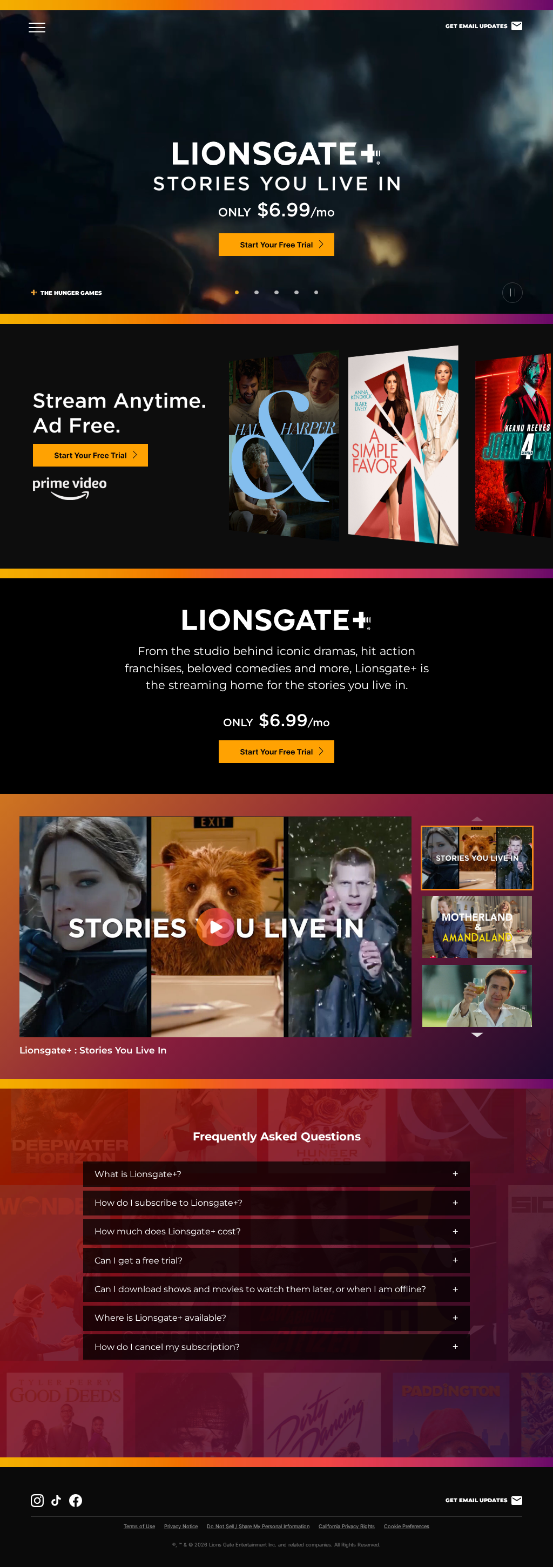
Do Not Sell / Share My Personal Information (258, 1526)
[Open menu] (40, 27)
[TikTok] (56, 1500)
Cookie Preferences (406, 1526)
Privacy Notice (181, 1526)
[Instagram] (37, 1500)
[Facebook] (75, 1500)
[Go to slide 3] (276, 292)
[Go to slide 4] (296, 292)
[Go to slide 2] (256, 292)
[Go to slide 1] (237, 292)
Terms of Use (139, 1526)
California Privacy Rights (347, 1526)
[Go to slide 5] (316, 292)
